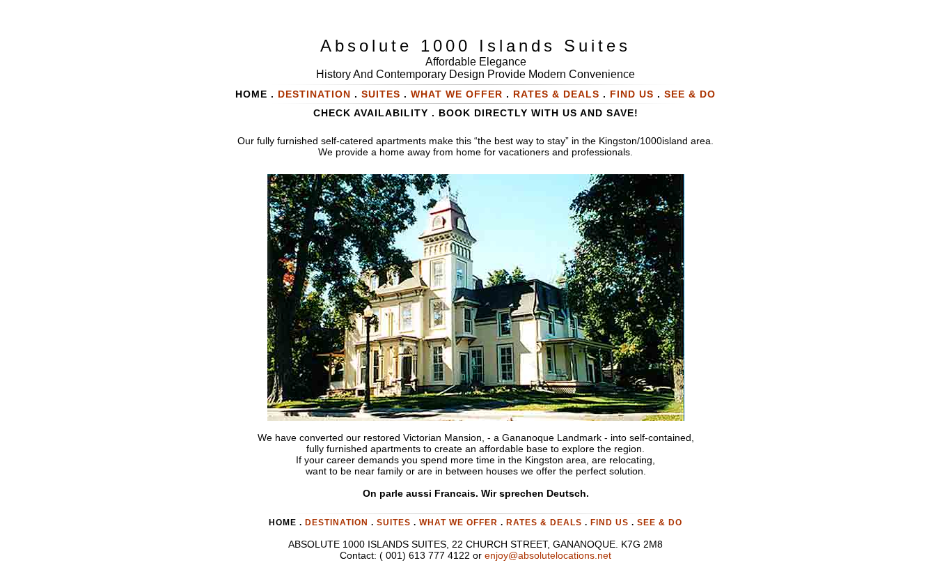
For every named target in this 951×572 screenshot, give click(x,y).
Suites (380, 94)
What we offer (457, 94)
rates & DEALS (556, 94)
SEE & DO (690, 94)
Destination (336, 522)
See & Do (659, 522)
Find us (632, 94)
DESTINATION (314, 94)
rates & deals (544, 522)
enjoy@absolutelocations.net (548, 555)
